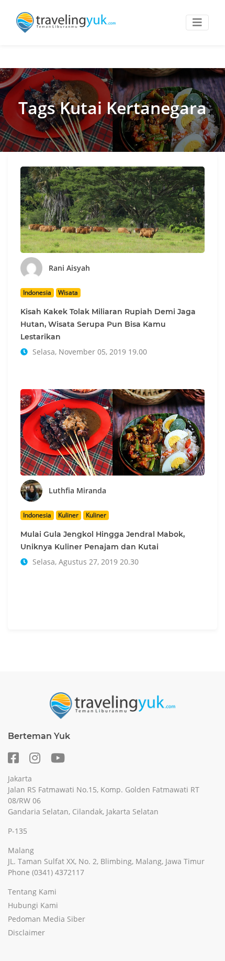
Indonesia (37, 292)
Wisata (68, 292)
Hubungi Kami (33, 905)
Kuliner (68, 515)
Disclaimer (26, 932)
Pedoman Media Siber (46, 919)
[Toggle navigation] (197, 22)
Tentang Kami (32, 892)
